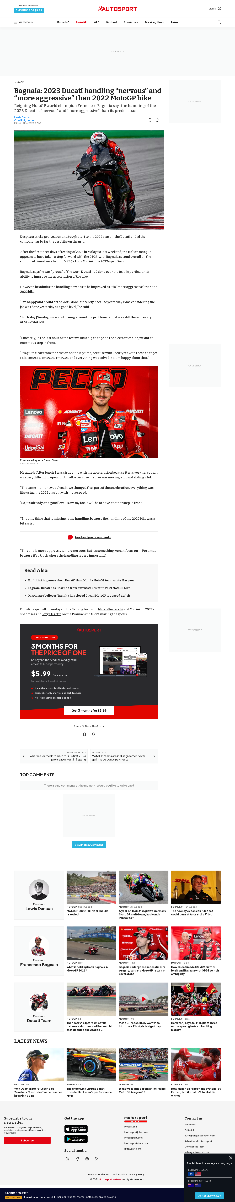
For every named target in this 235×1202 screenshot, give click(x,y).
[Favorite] (149, 120)
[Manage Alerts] (93, 734)
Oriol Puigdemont (25, 120)
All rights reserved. (134, 1179)
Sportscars (131, 22)
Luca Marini (84, 261)
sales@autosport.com (197, 1152)
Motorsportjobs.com (136, 1132)
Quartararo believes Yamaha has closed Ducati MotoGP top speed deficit (79, 595)
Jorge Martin (51, 614)
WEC (96, 22)
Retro (174, 22)
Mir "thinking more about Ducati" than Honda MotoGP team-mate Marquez (81, 580)
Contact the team (194, 1146)
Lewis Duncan (22, 117)
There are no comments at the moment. (89, 785)
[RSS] (96, 1158)
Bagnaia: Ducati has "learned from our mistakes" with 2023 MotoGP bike (79, 588)
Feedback (190, 1124)
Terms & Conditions (98, 1174)
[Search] (219, 22)
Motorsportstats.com (136, 1143)
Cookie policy (119, 1174)
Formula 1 (63, 22)
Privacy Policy (137, 1174)
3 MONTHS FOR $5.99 (29, 10)
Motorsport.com (133, 1137)
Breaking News (154, 22)
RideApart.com (132, 1148)
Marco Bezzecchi (110, 609)
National (111, 22)
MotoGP (81, 22)
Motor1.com (130, 1126)
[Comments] (158, 120)
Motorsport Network (111, 1179)
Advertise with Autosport (198, 1141)
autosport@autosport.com (200, 1135)
